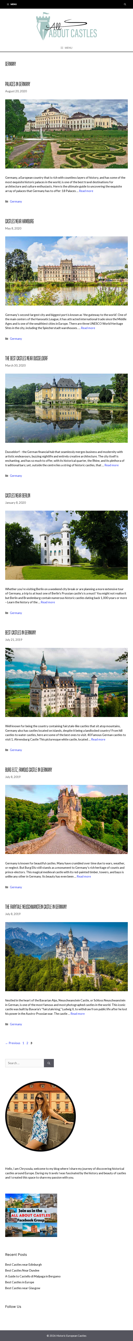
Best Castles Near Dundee (22, 1270)
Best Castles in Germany (20, 632)
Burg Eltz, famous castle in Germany (28, 769)
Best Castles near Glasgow (22, 1288)
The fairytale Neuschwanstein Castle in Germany (36, 906)
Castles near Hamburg (19, 221)
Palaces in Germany (17, 84)
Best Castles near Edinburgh (23, 1264)
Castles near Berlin (17, 495)
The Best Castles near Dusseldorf (26, 358)
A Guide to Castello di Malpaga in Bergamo (33, 1276)
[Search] (49, 1063)
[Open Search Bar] (125, 4)
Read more (86, 191)
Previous (12, 1043)
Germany (16, 201)
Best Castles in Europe (19, 1282)
